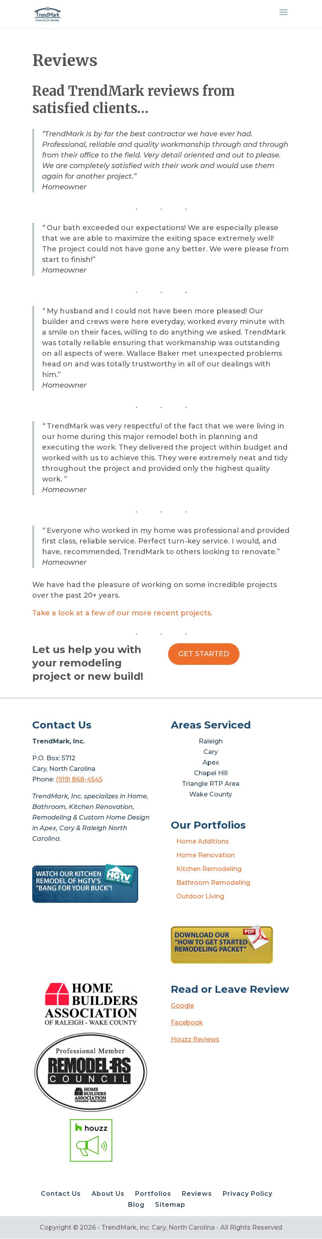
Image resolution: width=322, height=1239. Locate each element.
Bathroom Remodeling (213, 882)
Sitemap (170, 1204)
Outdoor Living (200, 896)
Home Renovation (205, 855)
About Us (107, 1193)
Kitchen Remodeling (209, 869)
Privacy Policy (248, 1193)
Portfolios (153, 1193)
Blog (136, 1204)
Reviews (197, 1193)
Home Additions (202, 841)
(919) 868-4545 (79, 779)
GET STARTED (203, 654)
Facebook (187, 1022)
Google (182, 1005)
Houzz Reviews (195, 1039)
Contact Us (61, 1193)
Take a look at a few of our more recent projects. (122, 613)
